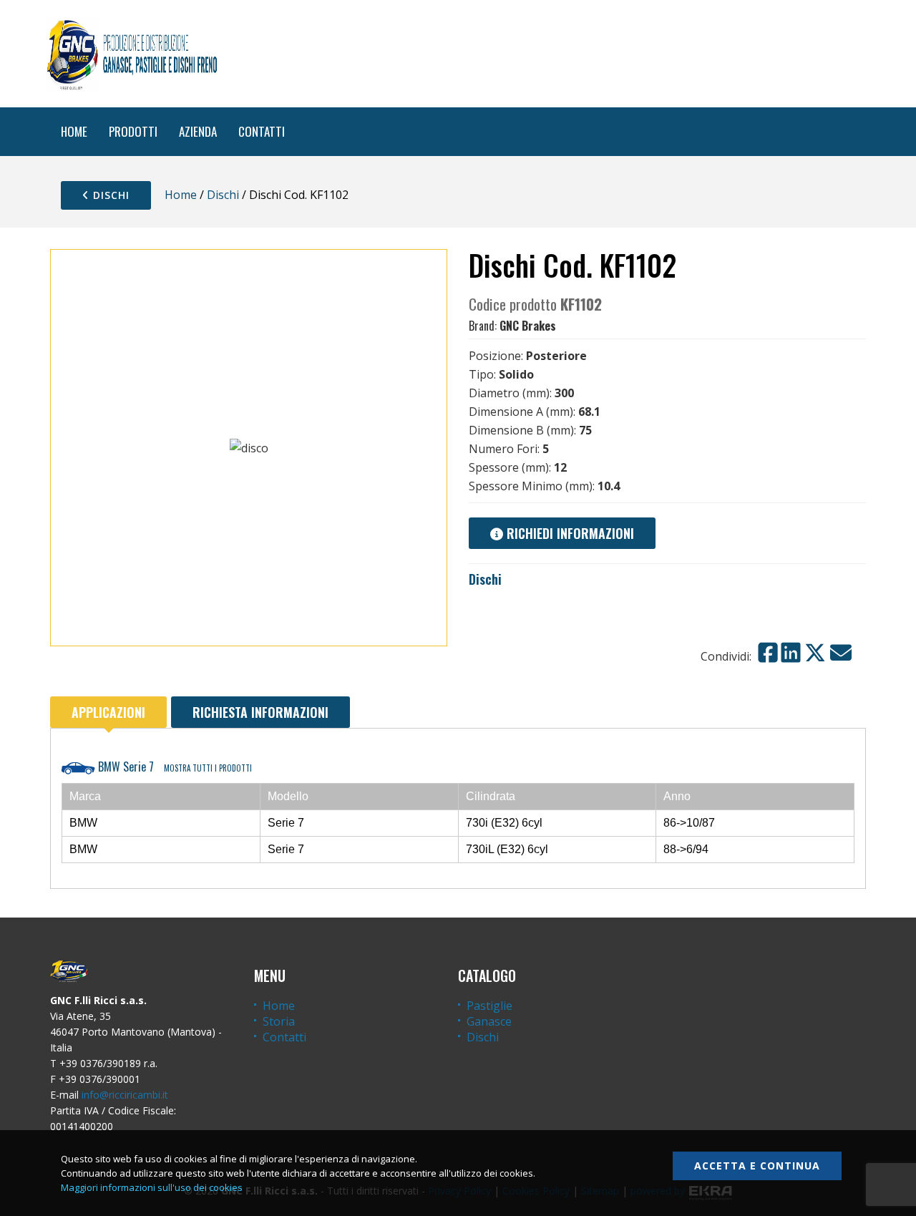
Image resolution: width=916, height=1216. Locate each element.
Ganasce (489, 1021)
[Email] (841, 652)
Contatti (284, 1037)
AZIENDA (198, 131)
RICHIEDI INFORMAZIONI (568, 533)
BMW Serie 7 (173, 766)
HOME (74, 131)
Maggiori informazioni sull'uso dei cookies (152, 1187)
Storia (279, 1021)
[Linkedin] (790, 652)
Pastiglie (489, 1005)
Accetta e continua (757, 1165)
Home (181, 195)
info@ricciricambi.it (125, 1094)
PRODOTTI (133, 131)
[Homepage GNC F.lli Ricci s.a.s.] (132, 53)
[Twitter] (815, 652)
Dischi (109, 195)
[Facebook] (768, 652)
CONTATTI (261, 131)
